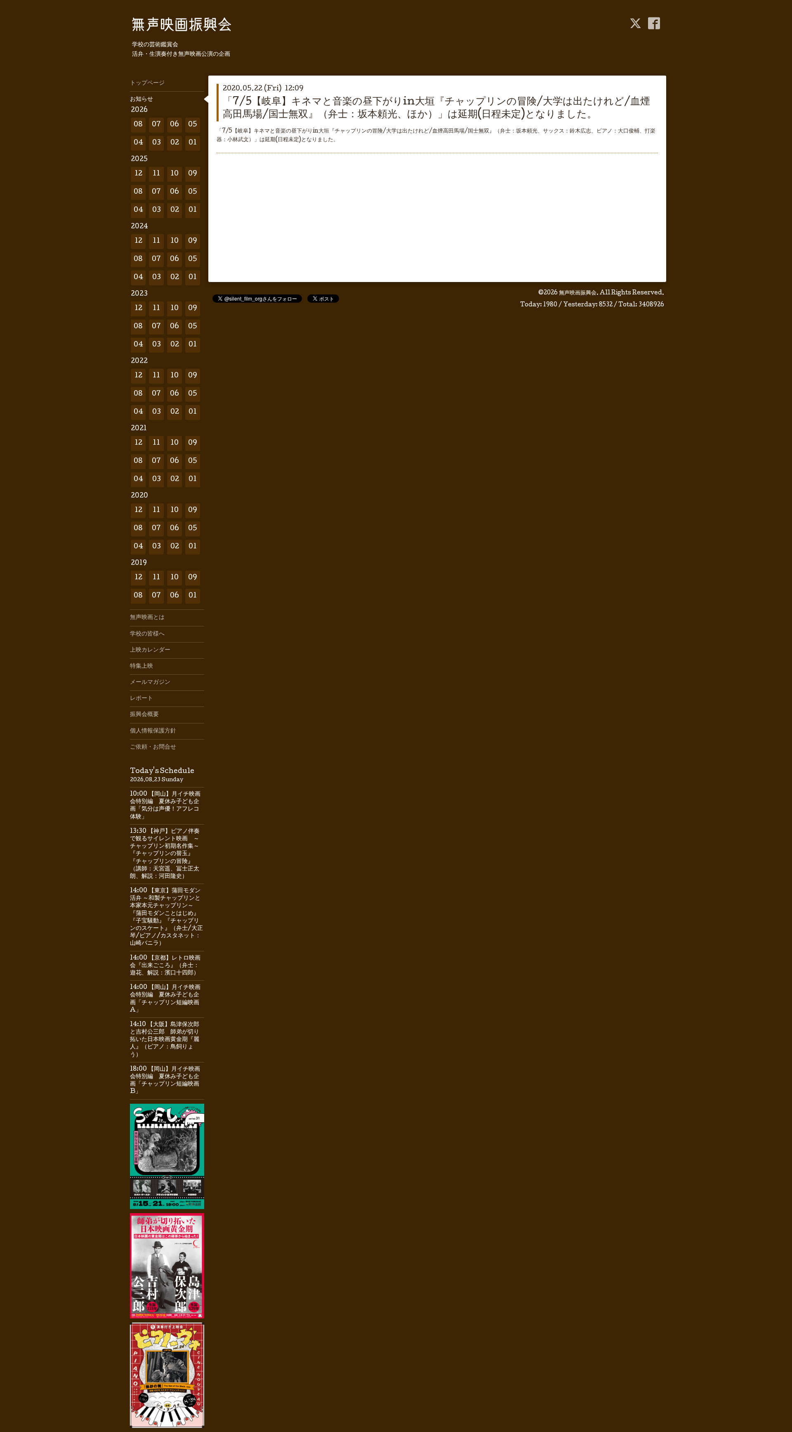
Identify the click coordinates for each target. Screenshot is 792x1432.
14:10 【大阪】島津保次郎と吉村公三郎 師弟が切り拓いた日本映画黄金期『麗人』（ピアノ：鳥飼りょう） (164, 1040)
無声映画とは (147, 617)
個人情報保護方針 (153, 731)
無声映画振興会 (577, 293)
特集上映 (141, 666)
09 (192, 174)
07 (156, 124)
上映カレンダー (150, 650)
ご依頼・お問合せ (153, 747)
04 (138, 143)
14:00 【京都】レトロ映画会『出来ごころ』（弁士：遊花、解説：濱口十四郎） (165, 966)
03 (156, 143)
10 (174, 174)
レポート (141, 698)
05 (192, 124)
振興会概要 (144, 714)
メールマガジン (150, 682)
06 (174, 124)
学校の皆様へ (147, 634)
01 (193, 143)
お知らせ (141, 99)
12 (138, 174)
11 (156, 174)
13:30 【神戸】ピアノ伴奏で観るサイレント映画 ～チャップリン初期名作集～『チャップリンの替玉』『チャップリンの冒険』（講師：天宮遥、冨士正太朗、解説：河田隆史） (165, 854)
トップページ (147, 83)
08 (138, 124)
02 (174, 143)
